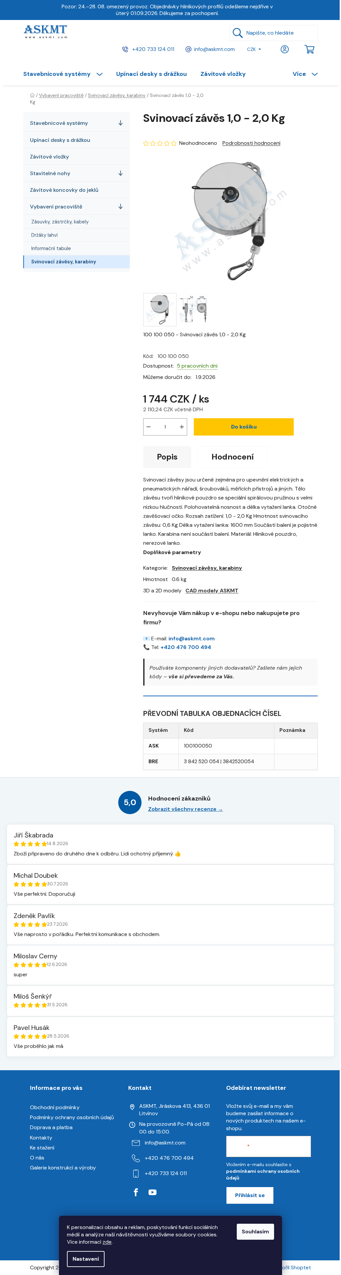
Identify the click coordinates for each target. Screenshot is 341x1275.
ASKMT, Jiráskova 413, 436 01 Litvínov (174, 1110)
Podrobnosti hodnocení (251, 143)
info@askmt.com (214, 48)
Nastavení (86, 1258)
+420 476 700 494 (186, 647)
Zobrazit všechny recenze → (185, 808)
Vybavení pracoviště (56, 206)
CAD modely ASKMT (211, 590)
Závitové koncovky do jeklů (64, 189)
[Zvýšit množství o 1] (182, 427)
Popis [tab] (167, 457)
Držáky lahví (44, 235)
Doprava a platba (51, 1127)
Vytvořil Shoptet (290, 1267)
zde (107, 1241)
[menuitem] (66, 74)
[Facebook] (136, 1192)
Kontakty (41, 1137)
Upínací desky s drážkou (60, 140)
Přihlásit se (250, 1195)
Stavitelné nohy (50, 173)
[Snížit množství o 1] (149, 427)
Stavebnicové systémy (59, 123)
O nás (37, 1157)
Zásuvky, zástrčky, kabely (60, 221)
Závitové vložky (49, 156)
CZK (251, 49)
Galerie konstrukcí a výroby (63, 1167)
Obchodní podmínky (55, 1107)
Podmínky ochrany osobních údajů (72, 1117)
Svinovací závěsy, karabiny (63, 261)
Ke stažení (42, 1147)
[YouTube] (152, 1192)
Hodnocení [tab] (232, 457)
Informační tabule (51, 248)
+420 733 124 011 (152, 48)
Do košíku (244, 426)
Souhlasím (255, 1231)
